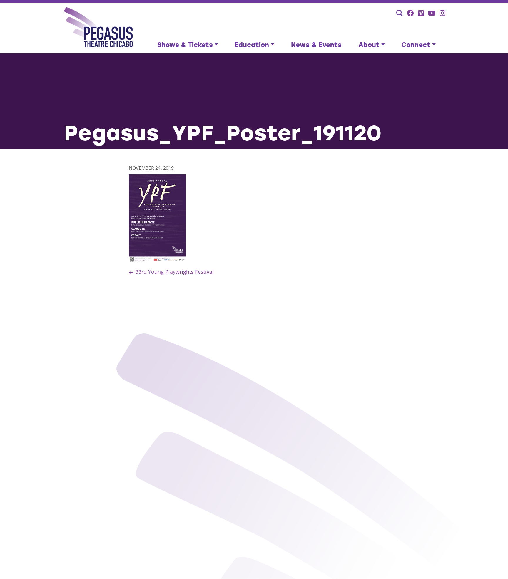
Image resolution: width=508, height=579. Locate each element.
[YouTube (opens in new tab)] (431, 13)
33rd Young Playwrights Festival (171, 271)
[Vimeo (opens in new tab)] (421, 13)
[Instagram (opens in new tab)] (442, 13)
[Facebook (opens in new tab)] (410, 13)
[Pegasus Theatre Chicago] (98, 28)
